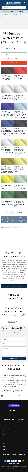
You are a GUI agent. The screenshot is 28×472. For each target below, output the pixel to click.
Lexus (16, 434)
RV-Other (17, 443)
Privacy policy (16, 466)
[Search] (24, 7)
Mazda (16, 437)
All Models (11, 322)
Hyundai (17, 431)
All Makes (6, 14)
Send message (14, 358)
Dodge (16, 426)
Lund (4, 437)
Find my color (14, 62)
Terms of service (6, 468)
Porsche (5, 443)
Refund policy (23, 466)
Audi (4, 423)
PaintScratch (8, 466)
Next (20, 212)
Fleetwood (6, 428)
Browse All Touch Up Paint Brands (14, 454)
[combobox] (14, 7)
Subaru (5, 446)
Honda (5, 431)
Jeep (4, 434)
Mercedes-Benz (7, 440)
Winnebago (18, 449)
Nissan (17, 440)
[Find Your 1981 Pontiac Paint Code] (14, 238)
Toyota (17, 446)
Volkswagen (6, 449)
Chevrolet (5, 426)
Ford (16, 428)
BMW (16, 423)
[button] (3, 2)
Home (2, 14)
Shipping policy (14, 468)
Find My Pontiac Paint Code (14, 286)
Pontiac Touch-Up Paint (14, 14)
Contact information (23, 468)
